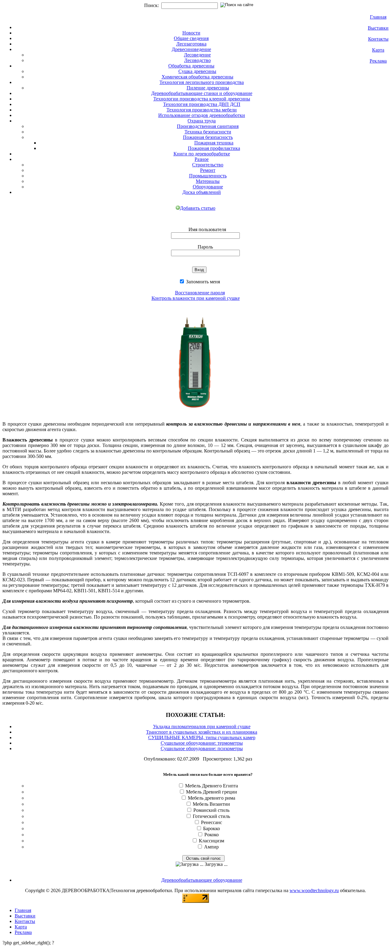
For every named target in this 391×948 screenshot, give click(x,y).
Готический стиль (211, 816)
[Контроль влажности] (195, 414)
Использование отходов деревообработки (201, 115)
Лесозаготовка (191, 43)
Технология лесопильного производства (201, 82)
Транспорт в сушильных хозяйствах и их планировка (201, 732)
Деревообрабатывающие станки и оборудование (201, 93)
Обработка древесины (191, 65)
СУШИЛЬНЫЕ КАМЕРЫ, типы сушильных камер (201, 737)
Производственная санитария (208, 126)
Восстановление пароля (200, 292)
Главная (378, 17)
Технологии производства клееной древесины (201, 98)
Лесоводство (197, 60)
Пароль (205, 246)
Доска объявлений (201, 192)
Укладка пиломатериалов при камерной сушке (201, 726)
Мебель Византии (211, 804)
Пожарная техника (213, 142)
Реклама (378, 61)
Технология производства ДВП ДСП (201, 104)
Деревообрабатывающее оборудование (201, 880)
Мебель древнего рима (211, 798)
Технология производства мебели (201, 109)
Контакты (378, 39)
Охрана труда (202, 120)
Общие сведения (191, 38)
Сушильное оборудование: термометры (202, 743)
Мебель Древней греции (211, 791)
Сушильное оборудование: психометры (202, 748)
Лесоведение (197, 54)
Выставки (378, 28)
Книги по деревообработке (202, 153)
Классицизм (211, 840)
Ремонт (207, 170)
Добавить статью (197, 208)
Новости (191, 32)
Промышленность (208, 175)
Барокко (211, 828)
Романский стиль (211, 810)
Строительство (207, 164)
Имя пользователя (207, 229)
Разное (202, 159)
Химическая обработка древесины (197, 76)
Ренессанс (211, 822)
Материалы (208, 181)
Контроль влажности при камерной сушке (196, 298)
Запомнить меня (202, 281)
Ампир (211, 846)
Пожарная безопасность (208, 137)
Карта (378, 50)
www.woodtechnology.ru (314, 890)
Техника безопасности (208, 131)
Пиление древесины (208, 87)
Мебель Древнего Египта (211, 785)
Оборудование (208, 186)
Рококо (211, 834)
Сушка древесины (197, 71)
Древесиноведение (191, 49)
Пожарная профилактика (214, 148)
